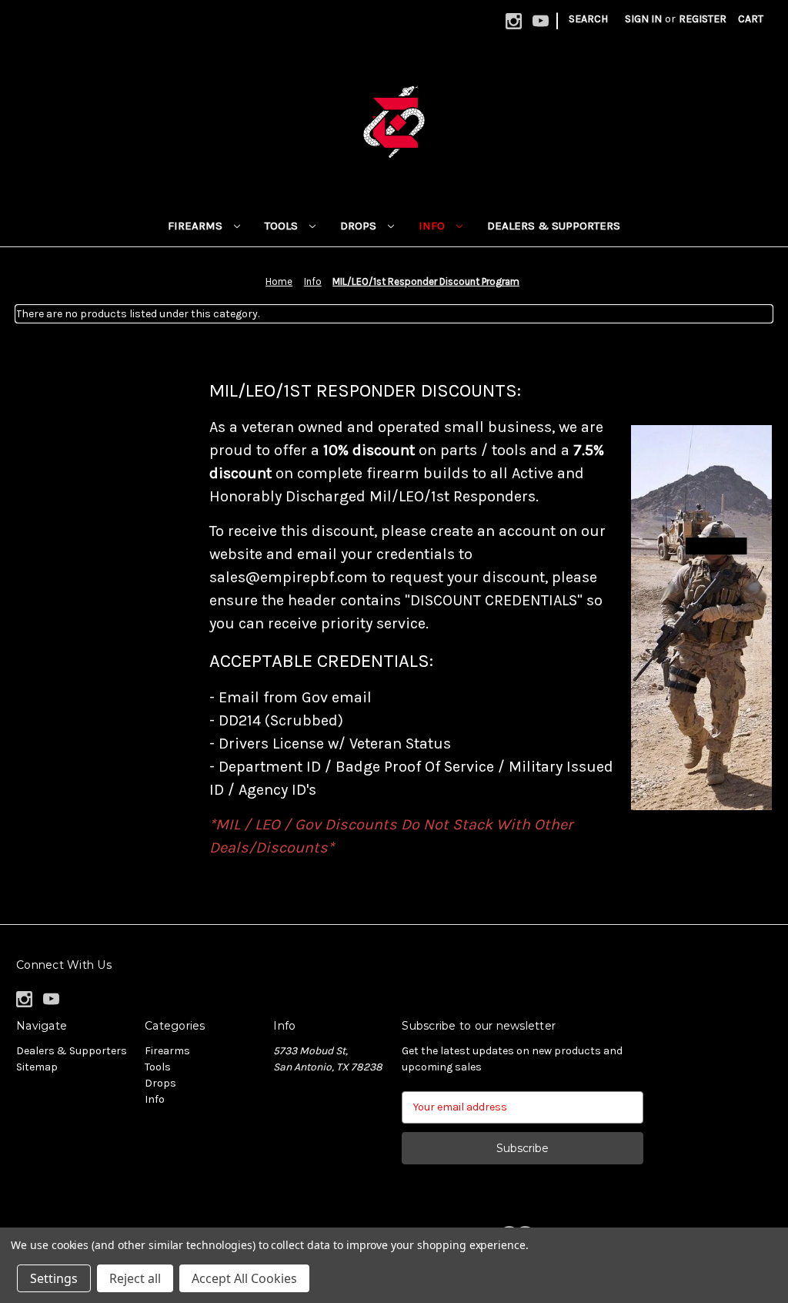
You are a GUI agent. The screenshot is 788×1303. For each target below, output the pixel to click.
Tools (283, 226)
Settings (54, 1278)
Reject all (135, 1278)
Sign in (643, 18)
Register (702, 18)
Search (588, 18)
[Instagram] (514, 21)
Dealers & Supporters (553, 226)
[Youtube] (541, 21)
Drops (359, 226)
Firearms (196, 226)
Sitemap (37, 1067)
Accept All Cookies (244, 1278)
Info (433, 226)
